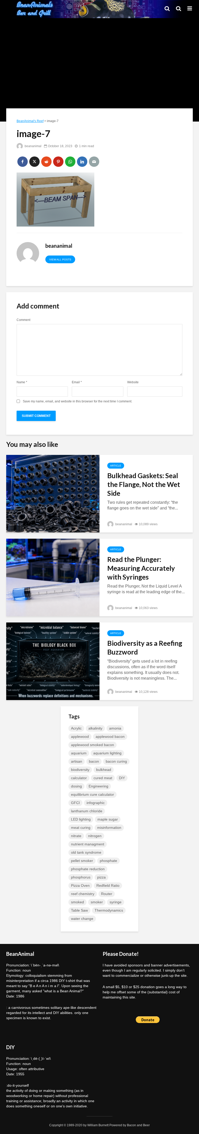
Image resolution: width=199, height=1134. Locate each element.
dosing (76, 786)
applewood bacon (110, 736)
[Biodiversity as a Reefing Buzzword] (53, 661)
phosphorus (80, 877)
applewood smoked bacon (92, 745)
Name (22, 382)
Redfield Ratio (107, 885)
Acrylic (76, 728)
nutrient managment (87, 844)
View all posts (60, 259)
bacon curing (116, 761)
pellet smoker (82, 861)
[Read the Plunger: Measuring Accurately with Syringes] (53, 577)
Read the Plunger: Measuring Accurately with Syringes (141, 568)
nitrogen (95, 836)
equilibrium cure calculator (92, 794)
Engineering (98, 786)
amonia (115, 728)
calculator (79, 778)
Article (115, 465)
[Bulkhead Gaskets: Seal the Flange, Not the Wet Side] (53, 493)
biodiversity (80, 770)
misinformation (109, 827)
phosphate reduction (88, 869)
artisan (76, 761)
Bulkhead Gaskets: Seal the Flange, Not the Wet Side (143, 484)
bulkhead (103, 770)
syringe (116, 902)
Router (106, 894)
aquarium (79, 753)
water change (82, 919)
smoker (97, 902)
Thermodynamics (109, 910)
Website (133, 382)
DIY (122, 778)
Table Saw (79, 910)
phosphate (108, 861)
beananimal (32, 146)
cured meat (103, 778)
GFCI (75, 803)
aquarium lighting (107, 753)
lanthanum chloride (86, 811)
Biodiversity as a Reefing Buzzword (144, 647)
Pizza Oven (80, 885)
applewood (80, 736)
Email (77, 382)
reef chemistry (82, 894)
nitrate (76, 836)
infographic (96, 803)
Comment (23, 319)
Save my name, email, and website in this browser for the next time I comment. (77, 401)
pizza (101, 877)
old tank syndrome (86, 852)
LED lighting (81, 819)
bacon (94, 761)
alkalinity (95, 728)
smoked (77, 902)
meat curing (80, 827)
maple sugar (107, 819)
